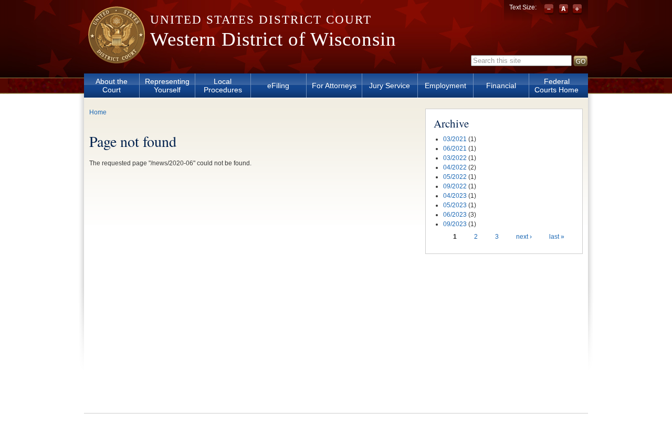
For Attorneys (334, 85)
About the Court (112, 85)
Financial (501, 85)
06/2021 (455, 148)
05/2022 (455, 177)
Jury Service (389, 85)
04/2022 (455, 167)
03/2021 (455, 139)
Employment (445, 85)
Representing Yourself (167, 85)
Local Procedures (223, 85)
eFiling (278, 85)
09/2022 (455, 186)
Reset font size (563, 9)
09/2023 (455, 224)
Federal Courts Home (556, 85)
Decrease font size (549, 9)
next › (524, 236)
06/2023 (455, 214)
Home (98, 112)
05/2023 (455, 205)
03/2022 (455, 158)
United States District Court (261, 19)
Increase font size (577, 9)
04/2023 (455, 195)
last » (556, 236)
